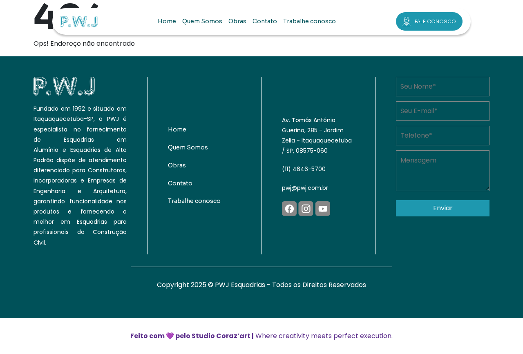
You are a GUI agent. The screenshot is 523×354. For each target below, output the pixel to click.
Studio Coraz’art (221, 336)
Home (167, 21)
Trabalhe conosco (309, 21)
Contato (265, 21)
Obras (237, 21)
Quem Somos (202, 21)
